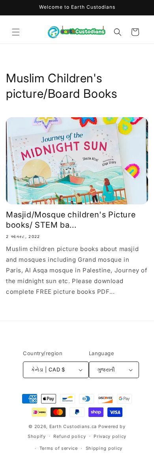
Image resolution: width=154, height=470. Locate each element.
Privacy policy (110, 436)
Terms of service (58, 448)
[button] (15, 32)
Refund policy (69, 436)
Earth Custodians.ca (73, 426)
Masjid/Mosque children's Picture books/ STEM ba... (70, 220)
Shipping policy (104, 448)
